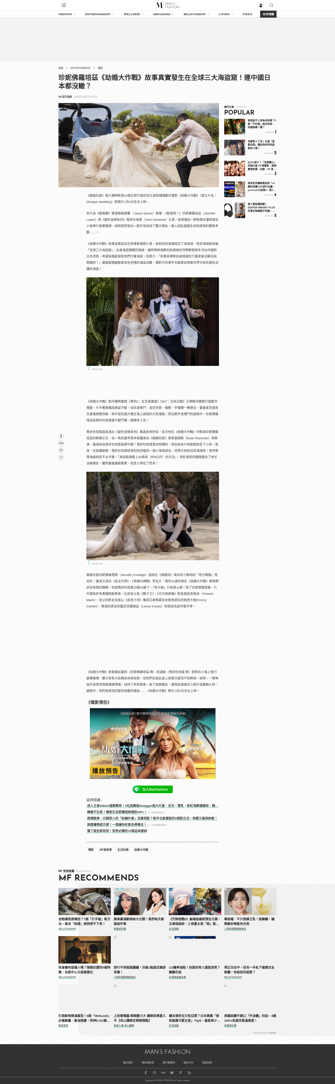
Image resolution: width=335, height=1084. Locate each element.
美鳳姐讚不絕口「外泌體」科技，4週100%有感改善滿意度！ (250, 1018)
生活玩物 (123, 849)
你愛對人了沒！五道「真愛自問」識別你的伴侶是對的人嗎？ (261, 144)
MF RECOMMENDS (98, 878)
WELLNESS (132, 14)
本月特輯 (268, 14)
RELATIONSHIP (195, 14)
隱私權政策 (148, 1062)
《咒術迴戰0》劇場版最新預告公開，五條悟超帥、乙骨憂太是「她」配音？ (195, 921)
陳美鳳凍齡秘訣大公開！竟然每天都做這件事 (139, 921)
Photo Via (97, 369)
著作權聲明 (169, 1062)
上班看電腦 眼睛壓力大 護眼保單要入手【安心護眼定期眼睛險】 (140, 1018)
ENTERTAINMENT (98, 14)
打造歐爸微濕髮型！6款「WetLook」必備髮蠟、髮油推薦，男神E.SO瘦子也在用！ (84, 1018)
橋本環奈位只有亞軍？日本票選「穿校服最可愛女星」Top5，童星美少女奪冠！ (194, 1018)
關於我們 (128, 1062)
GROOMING (161, 14)
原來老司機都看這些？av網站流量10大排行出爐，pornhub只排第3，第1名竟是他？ (262, 187)
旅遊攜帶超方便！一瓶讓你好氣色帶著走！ (117, 824)
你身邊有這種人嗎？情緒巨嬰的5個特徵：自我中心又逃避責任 (84, 970)
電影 (100, 68)
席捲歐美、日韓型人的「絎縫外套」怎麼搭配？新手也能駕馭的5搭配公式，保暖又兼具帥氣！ (152, 818)
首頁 (60, 68)
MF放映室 (105, 849)
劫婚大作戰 (141, 849)
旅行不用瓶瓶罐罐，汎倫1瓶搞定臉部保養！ (140, 970)
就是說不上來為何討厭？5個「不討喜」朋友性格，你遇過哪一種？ (262, 124)
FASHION (65, 14)
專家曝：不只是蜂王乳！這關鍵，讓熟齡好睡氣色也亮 (249, 921)
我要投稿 (207, 1062)
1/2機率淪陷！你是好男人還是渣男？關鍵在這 (194, 970)
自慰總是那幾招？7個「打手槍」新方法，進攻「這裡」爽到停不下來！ (84, 921)
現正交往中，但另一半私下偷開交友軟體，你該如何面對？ (249, 970)
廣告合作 (188, 1062)
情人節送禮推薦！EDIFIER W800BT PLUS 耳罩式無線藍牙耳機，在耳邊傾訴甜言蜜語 (261, 208)
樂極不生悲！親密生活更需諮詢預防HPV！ (117, 812)
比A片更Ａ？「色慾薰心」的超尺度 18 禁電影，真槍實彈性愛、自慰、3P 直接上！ (262, 166)
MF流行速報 (65, 96)
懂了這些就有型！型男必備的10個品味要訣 (117, 831)
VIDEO (247, 14)
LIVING (224, 14)
